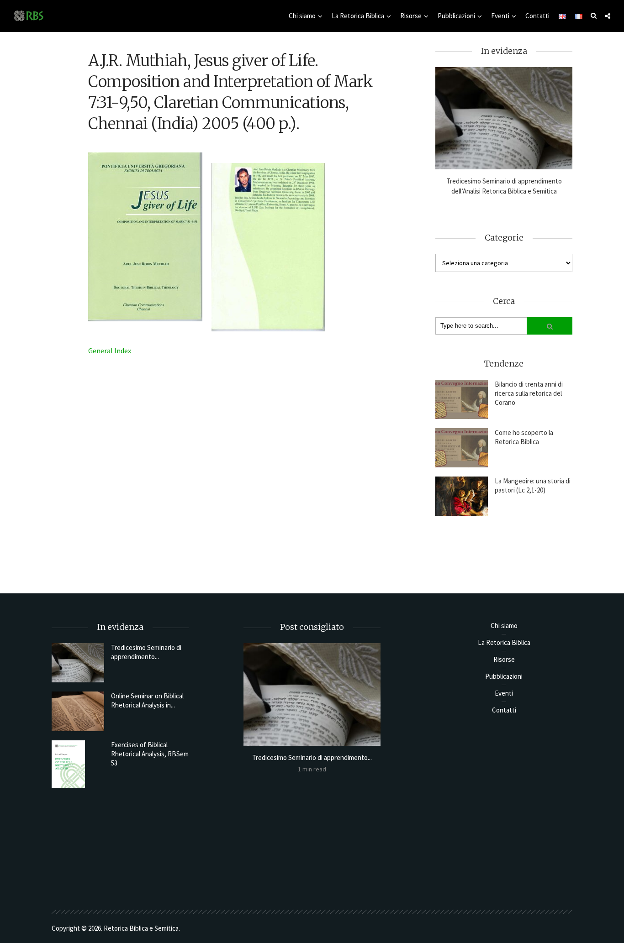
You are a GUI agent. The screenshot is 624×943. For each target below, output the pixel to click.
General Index (109, 350)
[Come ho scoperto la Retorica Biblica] (461, 447)
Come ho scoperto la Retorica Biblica (524, 437)
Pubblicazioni (456, 15)
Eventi (500, 15)
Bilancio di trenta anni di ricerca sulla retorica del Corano (529, 393)
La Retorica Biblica (358, 15)
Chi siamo (302, 15)
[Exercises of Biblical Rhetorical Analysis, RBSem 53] (78, 764)
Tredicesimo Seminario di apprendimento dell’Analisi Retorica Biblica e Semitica (504, 186)
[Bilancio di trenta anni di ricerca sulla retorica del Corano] (461, 399)
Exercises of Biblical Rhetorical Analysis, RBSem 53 (150, 753)
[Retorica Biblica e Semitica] (29, 15)
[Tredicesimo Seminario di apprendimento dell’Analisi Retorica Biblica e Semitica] (503, 118)
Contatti (537, 15)
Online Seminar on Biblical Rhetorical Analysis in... (147, 700)
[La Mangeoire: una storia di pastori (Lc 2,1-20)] (461, 496)
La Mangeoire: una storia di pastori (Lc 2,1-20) (533, 485)
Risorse (411, 15)
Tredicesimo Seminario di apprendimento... (146, 652)
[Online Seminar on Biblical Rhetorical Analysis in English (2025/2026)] (78, 711)
